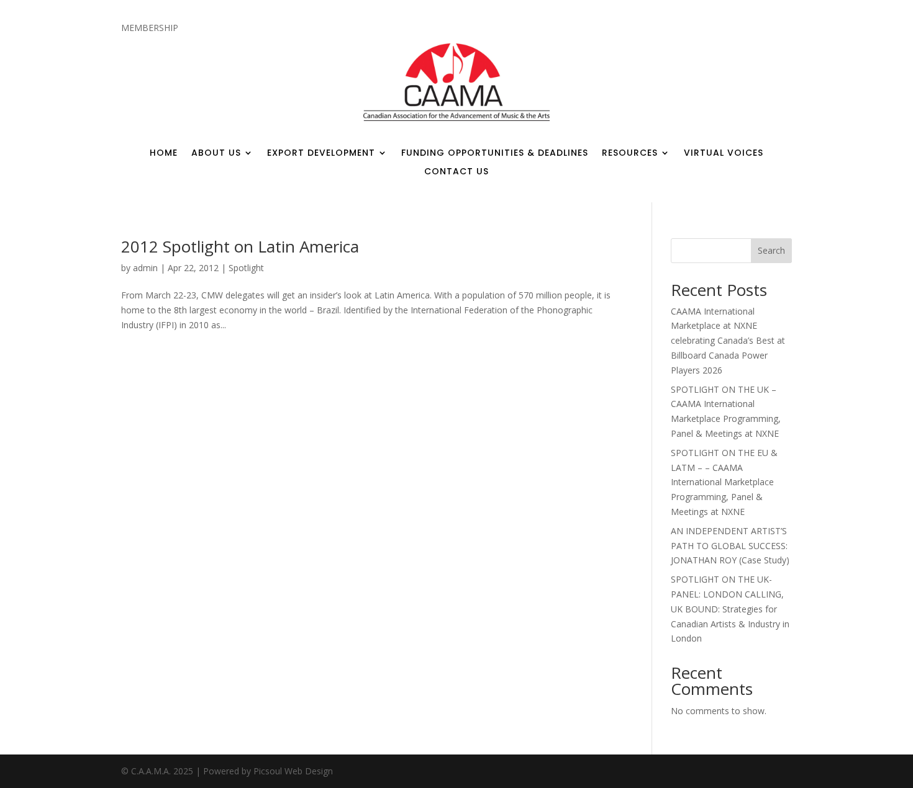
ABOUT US (216, 153)
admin (145, 268)
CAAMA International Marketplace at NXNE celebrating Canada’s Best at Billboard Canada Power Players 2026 (728, 340)
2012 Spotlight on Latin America (240, 246)
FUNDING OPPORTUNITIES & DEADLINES (494, 153)
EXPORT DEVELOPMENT (321, 153)
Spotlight (246, 268)
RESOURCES (630, 153)
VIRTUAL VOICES (723, 153)
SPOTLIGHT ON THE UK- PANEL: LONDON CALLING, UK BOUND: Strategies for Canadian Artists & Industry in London (730, 608)
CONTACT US (456, 172)
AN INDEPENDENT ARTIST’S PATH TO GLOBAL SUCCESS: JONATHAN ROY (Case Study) (730, 545)
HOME (164, 153)
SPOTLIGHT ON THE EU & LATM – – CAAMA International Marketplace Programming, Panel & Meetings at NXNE (724, 482)
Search (771, 250)
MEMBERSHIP (149, 29)
